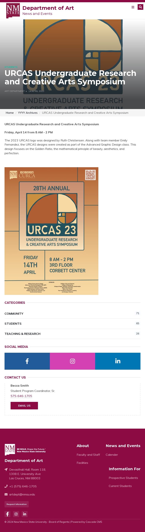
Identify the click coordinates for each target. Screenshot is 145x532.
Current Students (120, 486)
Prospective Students (123, 478)
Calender (112, 454)
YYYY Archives (28, 112)
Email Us (24, 405)
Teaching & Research (72, 334)
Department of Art (48, 8)
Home (10, 112)
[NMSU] (13, 10)
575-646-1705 (21, 396)
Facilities (82, 463)
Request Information (17, 504)
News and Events (37, 13)
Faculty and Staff (88, 454)
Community (72, 313)
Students (72, 323)
